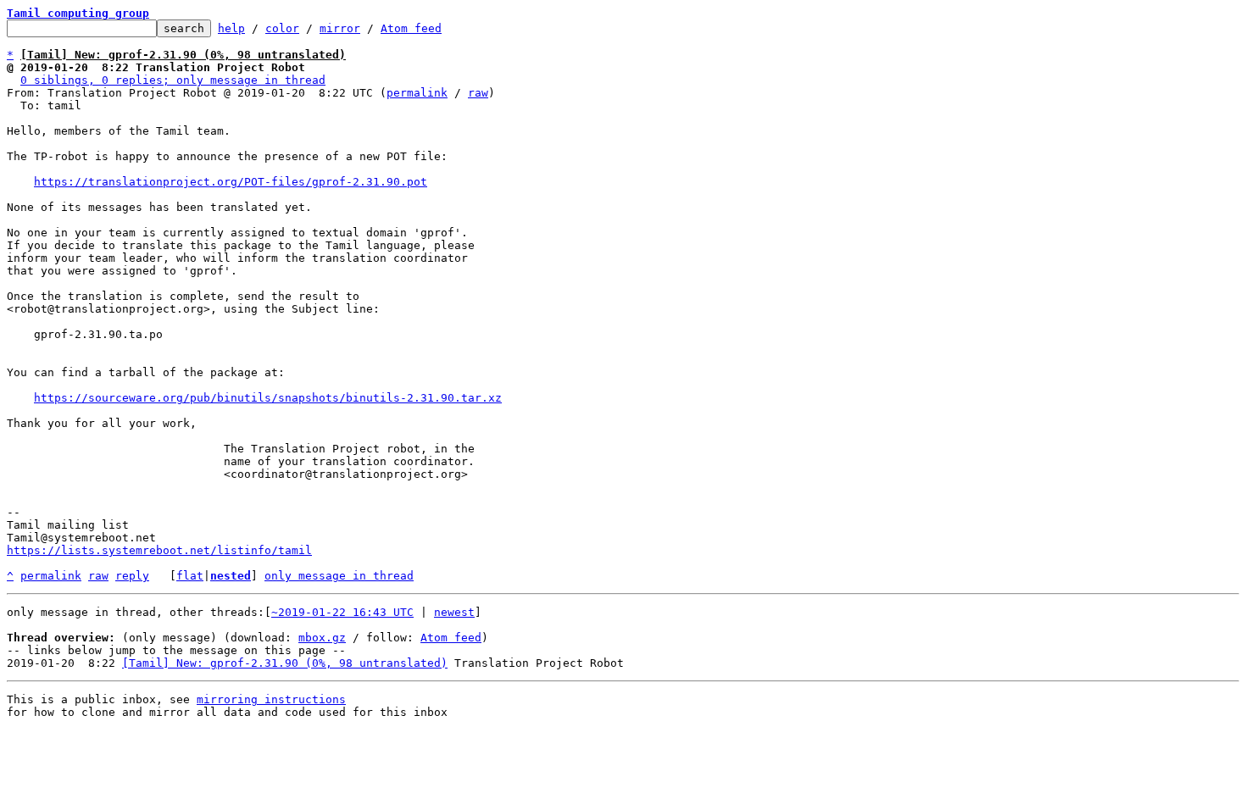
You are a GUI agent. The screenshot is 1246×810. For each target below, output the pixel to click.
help (231, 28)
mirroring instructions (271, 699)
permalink (417, 92)
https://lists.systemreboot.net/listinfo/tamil (159, 550)
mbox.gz (322, 637)
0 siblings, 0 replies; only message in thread (172, 80)
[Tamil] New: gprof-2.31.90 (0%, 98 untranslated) (285, 663)
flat (189, 575)
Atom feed (411, 28)
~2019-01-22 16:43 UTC (342, 612)
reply (132, 575)
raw (478, 92)
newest (454, 612)
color (282, 28)
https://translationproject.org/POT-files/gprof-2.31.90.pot (230, 181)
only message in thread (339, 575)
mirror (340, 28)
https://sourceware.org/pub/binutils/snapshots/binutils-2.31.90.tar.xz (268, 397)
